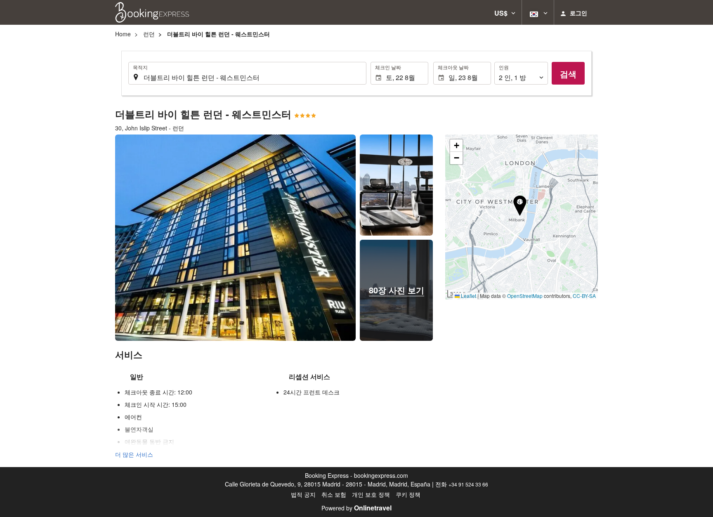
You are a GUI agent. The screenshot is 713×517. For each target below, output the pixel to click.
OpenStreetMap (525, 295)
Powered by (356, 508)
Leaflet (468, 295)
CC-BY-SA (584, 295)
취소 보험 (333, 494)
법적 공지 (303, 494)
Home (123, 34)
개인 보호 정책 (371, 494)
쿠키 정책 (408, 494)
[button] (505, 12)
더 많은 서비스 (134, 454)
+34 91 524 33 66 (468, 484)
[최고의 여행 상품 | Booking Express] (152, 12)
